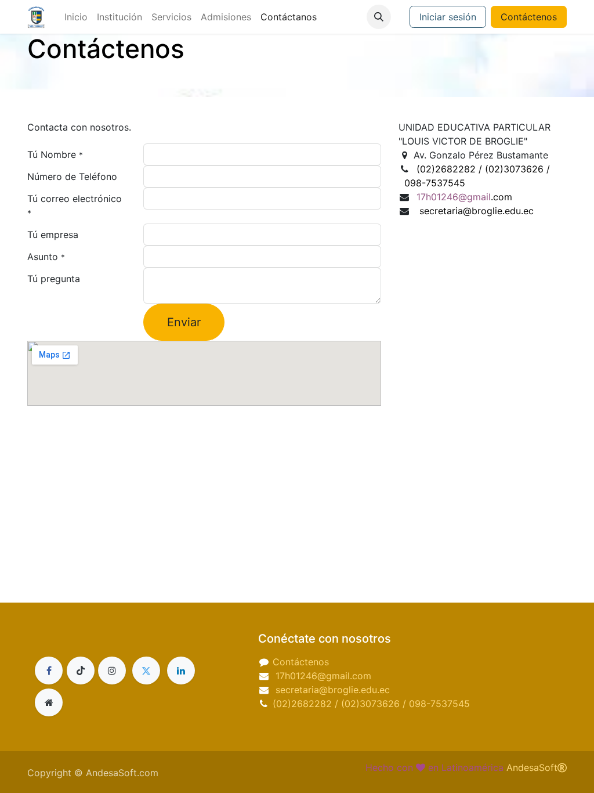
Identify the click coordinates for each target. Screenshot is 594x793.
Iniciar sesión (447, 17)
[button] (379, 17)
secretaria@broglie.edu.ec (333, 689)
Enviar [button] (184, 322)
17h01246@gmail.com (322, 676)
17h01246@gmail (463, 197)
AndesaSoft (531, 767)
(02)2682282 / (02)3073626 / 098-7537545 (371, 703)
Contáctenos (529, 17)
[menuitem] (76, 16)
